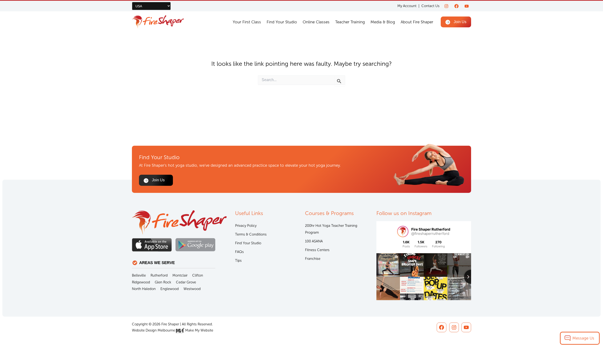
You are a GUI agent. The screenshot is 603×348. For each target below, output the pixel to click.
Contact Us (430, 6)
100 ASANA (314, 241)
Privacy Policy (246, 226)
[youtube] (466, 6)
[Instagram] (446, 6)
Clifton (197, 275)
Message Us (583, 338)
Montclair (179, 275)
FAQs (239, 252)
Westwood (192, 289)
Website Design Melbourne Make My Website (172, 330)
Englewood (169, 289)
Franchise (312, 259)
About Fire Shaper (417, 22)
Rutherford (159, 275)
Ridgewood (141, 282)
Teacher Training (350, 22)
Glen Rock (163, 282)
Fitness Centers (317, 250)
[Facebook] (456, 6)
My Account (406, 6)
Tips (238, 260)
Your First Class (247, 22)
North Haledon (144, 289)
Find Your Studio (282, 22)
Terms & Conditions (251, 234)
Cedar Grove (186, 282)
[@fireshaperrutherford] (402, 231)
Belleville (139, 275)
